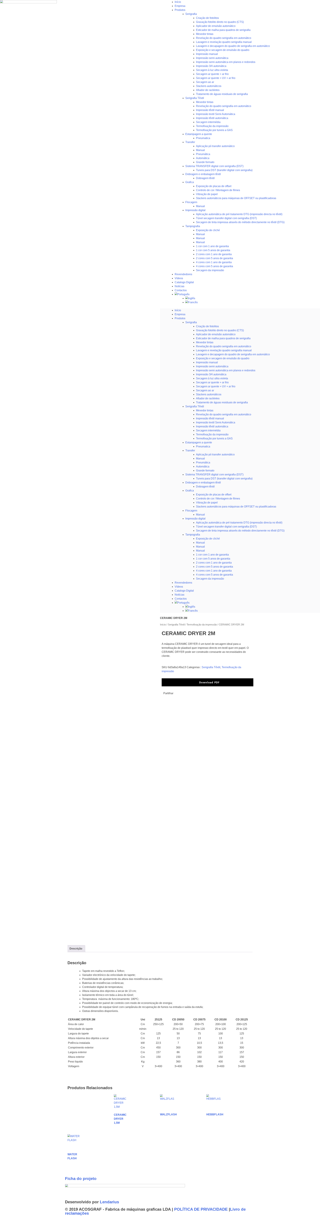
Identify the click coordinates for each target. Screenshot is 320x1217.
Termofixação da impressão (212, 126)
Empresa (180, 6)
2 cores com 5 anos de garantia (214, 258)
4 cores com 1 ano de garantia (214, 262)
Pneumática (203, 154)
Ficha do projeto (80, 1178)
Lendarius (109, 1202)
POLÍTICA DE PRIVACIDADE (201, 1209)
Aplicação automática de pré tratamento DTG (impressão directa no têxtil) (239, 214)
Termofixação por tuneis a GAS (214, 130)
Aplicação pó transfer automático (215, 146)
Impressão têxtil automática (212, 118)
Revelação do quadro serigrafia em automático (223, 38)
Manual (200, 150)
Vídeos (179, 278)
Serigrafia (191, 14)
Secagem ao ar (205, 82)
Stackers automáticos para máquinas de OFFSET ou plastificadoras (236, 198)
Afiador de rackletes (208, 90)
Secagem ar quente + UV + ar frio (215, 78)
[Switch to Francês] (252, 302)
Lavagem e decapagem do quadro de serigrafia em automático (233, 46)
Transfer (190, 142)
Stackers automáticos (208, 86)
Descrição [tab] (76, 948)
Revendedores (183, 274)
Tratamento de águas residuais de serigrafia (222, 94)
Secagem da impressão (210, 270)
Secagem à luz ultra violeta (212, 70)
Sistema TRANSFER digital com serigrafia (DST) (214, 166)
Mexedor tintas (204, 34)
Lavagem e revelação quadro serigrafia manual (224, 42)
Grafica (189, 182)
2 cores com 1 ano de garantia (214, 254)
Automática (202, 158)
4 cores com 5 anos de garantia (214, 266)
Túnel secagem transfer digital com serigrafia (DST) (226, 218)
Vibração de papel (207, 194)
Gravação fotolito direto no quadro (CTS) (220, 22)
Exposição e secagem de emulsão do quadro (222, 50)
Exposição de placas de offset (213, 186)
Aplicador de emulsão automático (216, 26)
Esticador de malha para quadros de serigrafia (223, 30)
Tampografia (192, 226)
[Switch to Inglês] (252, 298)
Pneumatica (203, 138)
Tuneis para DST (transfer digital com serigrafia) (224, 170)
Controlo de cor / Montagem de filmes (218, 190)
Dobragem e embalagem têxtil (203, 174)
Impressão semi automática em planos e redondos (225, 62)
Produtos (180, 10)
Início (178, 2)
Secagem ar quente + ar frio (212, 74)
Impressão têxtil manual (210, 110)
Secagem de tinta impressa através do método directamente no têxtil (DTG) (240, 222)
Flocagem (191, 202)
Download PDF (209, 682)
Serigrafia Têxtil (194, 98)
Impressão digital (195, 210)
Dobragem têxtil (205, 178)
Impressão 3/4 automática (211, 66)
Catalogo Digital (184, 282)
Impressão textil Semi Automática (215, 114)
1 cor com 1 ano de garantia (212, 246)
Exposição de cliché (208, 230)
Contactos (181, 290)
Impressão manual (207, 54)
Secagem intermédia (208, 122)
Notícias (179, 286)
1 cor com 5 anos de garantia (213, 250)
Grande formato (205, 162)
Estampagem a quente (198, 134)
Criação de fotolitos (207, 18)
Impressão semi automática (212, 58)
